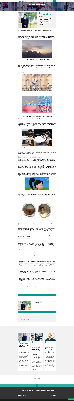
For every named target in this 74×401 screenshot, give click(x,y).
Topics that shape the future (36, 1)
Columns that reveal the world (43, 1)
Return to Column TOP (37, 378)
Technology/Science (22, 319)
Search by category (50, 1)
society (28, 319)
